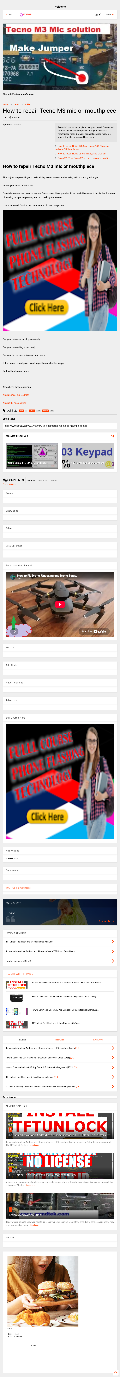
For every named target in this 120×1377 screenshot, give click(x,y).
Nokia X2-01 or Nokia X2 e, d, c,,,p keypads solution (84, 158)
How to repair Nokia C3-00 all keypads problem (82, 153)
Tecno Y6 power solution (25, 1215)
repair (16, 104)
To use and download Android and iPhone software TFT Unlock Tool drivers (66, 982)
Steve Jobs (106, 921)
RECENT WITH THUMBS (19, 973)
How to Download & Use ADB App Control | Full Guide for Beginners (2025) (65, 1010)
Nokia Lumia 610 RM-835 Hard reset (28, 463)
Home (5, 104)
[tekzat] (25, 15)
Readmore (34, 1145)
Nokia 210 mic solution (14, 403)
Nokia (27, 104)
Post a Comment (10, 484)
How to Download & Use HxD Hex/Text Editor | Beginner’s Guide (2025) (64, 996)
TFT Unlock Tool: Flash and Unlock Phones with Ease (56, 1023)
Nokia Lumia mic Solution (16, 395)
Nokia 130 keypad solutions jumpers (84, 463)
